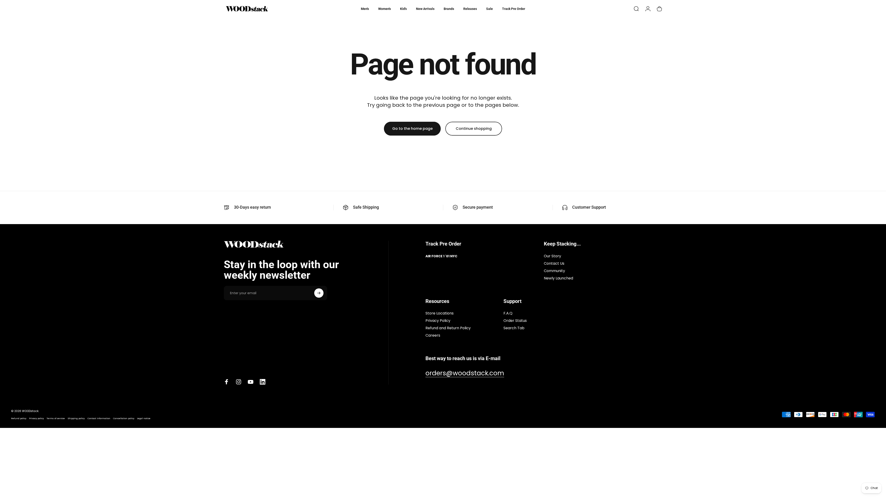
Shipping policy (76, 418)
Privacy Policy (437, 320)
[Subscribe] (318, 293)
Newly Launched (558, 278)
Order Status (515, 320)
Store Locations (439, 313)
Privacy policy (36, 418)
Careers (432, 335)
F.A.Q (507, 313)
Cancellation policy (123, 418)
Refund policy (18, 418)
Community (554, 271)
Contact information (98, 418)
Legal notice (143, 418)
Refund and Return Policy (448, 328)
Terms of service (56, 418)
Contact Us (554, 263)
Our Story (552, 256)
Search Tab (513, 328)
